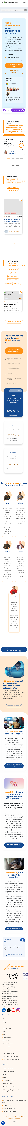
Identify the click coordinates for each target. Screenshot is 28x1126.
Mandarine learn (8, 1068)
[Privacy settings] (3, 1123)
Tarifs (4, 1074)
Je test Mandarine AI (13, 928)
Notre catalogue (7, 1083)
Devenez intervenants (9, 1111)
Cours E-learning (12, 187)
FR (24, 2)
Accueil (5, 1019)
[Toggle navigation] (2, 2)
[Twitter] (9, 1010)
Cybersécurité (7, 1037)
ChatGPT (17, 283)
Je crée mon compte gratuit (14, 65)
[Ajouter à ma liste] (20, 200)
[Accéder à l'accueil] (11, 2)
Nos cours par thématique (10, 1056)
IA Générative (7, 1025)
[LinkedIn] (4, 1010)
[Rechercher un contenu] (25, 10)
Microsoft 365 (7, 1028)
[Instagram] (18, 1010)
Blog (4, 1022)
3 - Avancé (8, 283)
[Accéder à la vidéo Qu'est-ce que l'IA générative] (13, 293)
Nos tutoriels (6, 1047)
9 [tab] (13, 165)
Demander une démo (14, 706)
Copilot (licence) (13, 190)
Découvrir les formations (14, 764)
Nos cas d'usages (8, 1044)
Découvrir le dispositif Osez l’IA (14, 845)
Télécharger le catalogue (14, 71)
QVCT (4, 1031)
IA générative (12, 273)
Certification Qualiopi (9, 1086)
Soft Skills (6, 1040)
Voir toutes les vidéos (14, 321)
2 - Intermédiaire (12, 280)
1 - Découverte (12, 276)
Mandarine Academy (9, 1071)
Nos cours (6, 1050)
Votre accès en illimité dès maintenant (14, 350)
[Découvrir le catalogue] (5, 954)
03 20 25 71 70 (7, 1105)
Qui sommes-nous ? (8, 1080)
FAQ (4, 1077)
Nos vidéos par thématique (11, 1059)
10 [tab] (17, 165)
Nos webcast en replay (9, 1053)
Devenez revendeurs (9, 1108)
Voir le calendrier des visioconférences (14, 649)
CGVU (15, 1121)
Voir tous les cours (14, 244)
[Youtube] (13, 1010)
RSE (4, 1034)
